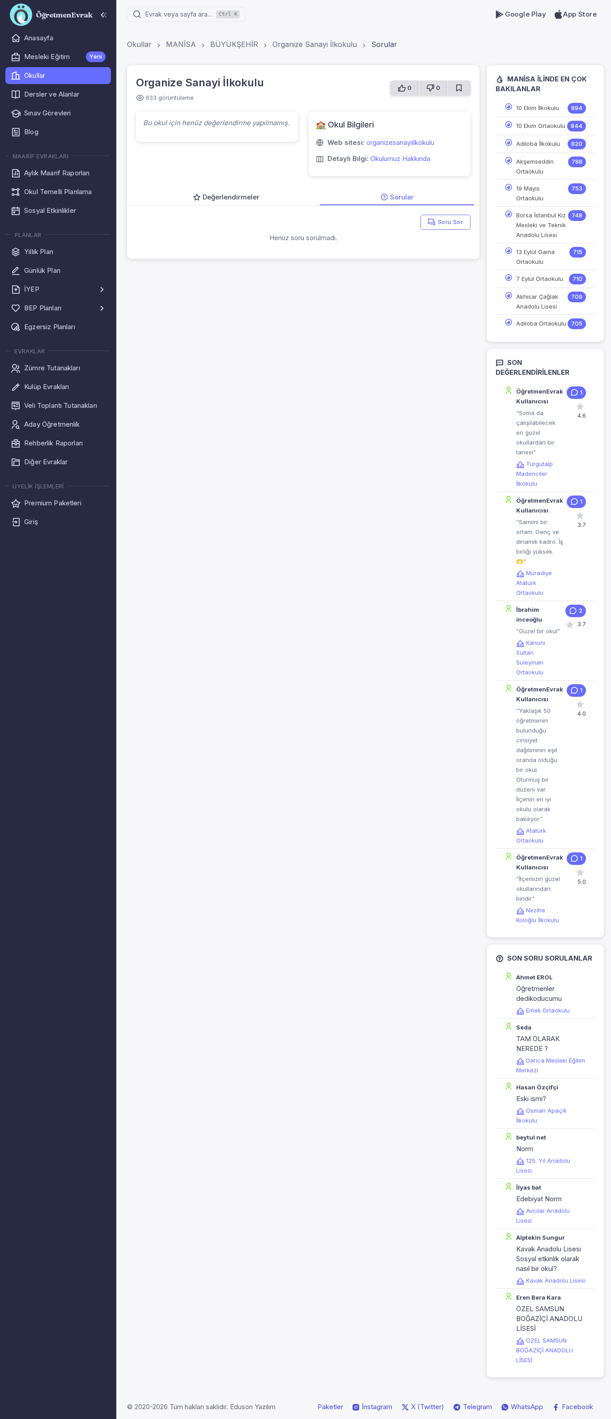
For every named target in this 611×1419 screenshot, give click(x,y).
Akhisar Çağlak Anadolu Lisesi (537, 301)
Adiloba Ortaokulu (541, 323)
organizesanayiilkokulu (400, 142)
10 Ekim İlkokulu (537, 107)
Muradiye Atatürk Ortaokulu (534, 582)
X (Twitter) (426, 1406)
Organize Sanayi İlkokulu (314, 44)
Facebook (576, 1406)
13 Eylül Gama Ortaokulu (535, 256)
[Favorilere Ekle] (458, 88)
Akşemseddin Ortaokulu (535, 166)
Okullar (139, 44)
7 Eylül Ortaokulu (539, 278)
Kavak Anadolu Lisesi (556, 1280)
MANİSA (181, 44)
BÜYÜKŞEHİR (234, 44)
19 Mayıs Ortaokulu (529, 193)
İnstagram (376, 1406)
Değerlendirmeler (231, 197)
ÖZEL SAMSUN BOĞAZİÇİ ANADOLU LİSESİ (544, 1350)
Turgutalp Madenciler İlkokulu (534, 473)
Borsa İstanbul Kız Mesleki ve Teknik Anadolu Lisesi (541, 225)
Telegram (476, 1406)
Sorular (384, 44)
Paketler (330, 1406)
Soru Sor (450, 221)
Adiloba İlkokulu (538, 143)
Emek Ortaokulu (548, 1010)
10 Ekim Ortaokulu (540, 125)
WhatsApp (526, 1406)
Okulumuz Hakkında (400, 158)
